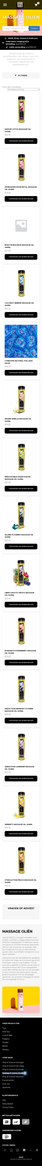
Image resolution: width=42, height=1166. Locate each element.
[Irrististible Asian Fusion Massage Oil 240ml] (21, 457)
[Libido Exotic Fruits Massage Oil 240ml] (21, 573)
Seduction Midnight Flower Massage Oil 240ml (19, 710)
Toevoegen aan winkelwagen (21, 141)
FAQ (4, 1100)
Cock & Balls (7, 1035)
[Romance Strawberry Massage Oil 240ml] (21, 631)
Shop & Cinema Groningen (13, 1062)
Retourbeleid (7, 1104)
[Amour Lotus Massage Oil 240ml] (21, 109)
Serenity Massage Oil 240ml (19, 824)
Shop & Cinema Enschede (13, 1069)
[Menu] (5, 5)
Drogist (5, 1042)
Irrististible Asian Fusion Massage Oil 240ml (17, 478)
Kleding (5, 1050)
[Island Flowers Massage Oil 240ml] (21, 515)
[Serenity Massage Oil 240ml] (21, 804)
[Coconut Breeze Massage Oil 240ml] (21, 283)
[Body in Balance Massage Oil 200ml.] (21, 225)
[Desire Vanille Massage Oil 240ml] (21, 399)
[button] (21, 75)
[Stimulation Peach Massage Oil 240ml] (21, 860)
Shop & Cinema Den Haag (13, 1066)
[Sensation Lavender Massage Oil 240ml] (21, 747)
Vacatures (6, 1087)
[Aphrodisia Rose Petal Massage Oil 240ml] (21, 167)
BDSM (5, 1046)
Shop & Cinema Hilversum (13, 1077)
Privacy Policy (8, 1107)
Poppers (5, 1039)
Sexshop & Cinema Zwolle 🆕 (14, 1073)
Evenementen (8, 1080)
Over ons (6, 1084)
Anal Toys (6, 1032)
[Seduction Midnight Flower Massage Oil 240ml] (21, 689)
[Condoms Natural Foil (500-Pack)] (21, 341)
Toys (4, 1028)
